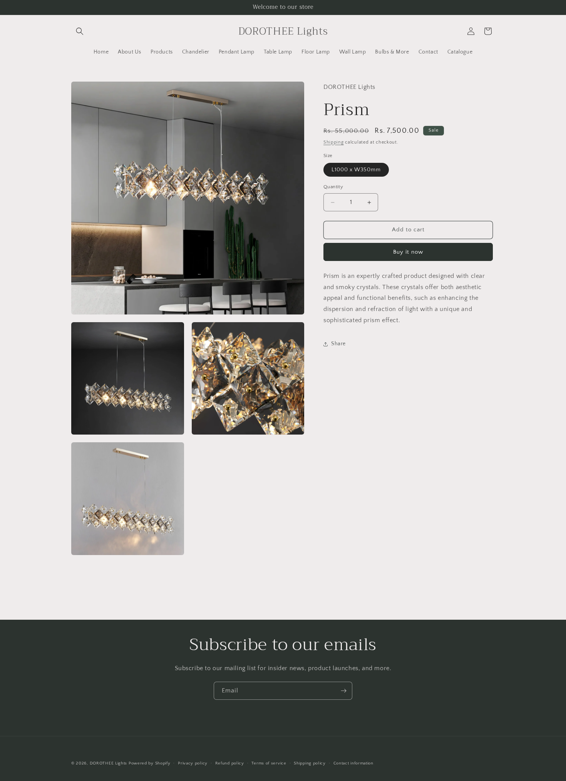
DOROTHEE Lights (108, 763)
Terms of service (268, 763)
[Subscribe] (343, 691)
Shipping (333, 142)
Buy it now (408, 252)
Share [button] (338, 344)
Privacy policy (193, 763)
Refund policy (229, 763)
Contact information (353, 763)
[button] (79, 31)
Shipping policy (310, 763)
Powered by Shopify (150, 763)
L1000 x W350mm (356, 170)
